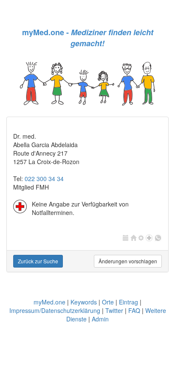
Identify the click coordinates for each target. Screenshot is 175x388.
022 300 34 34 (44, 178)
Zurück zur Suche (38, 261)
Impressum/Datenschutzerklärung (54, 310)
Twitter (114, 310)
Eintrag (128, 302)
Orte (108, 302)
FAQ (134, 310)
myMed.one (49, 302)
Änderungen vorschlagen (128, 261)
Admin (100, 319)
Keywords (84, 302)
